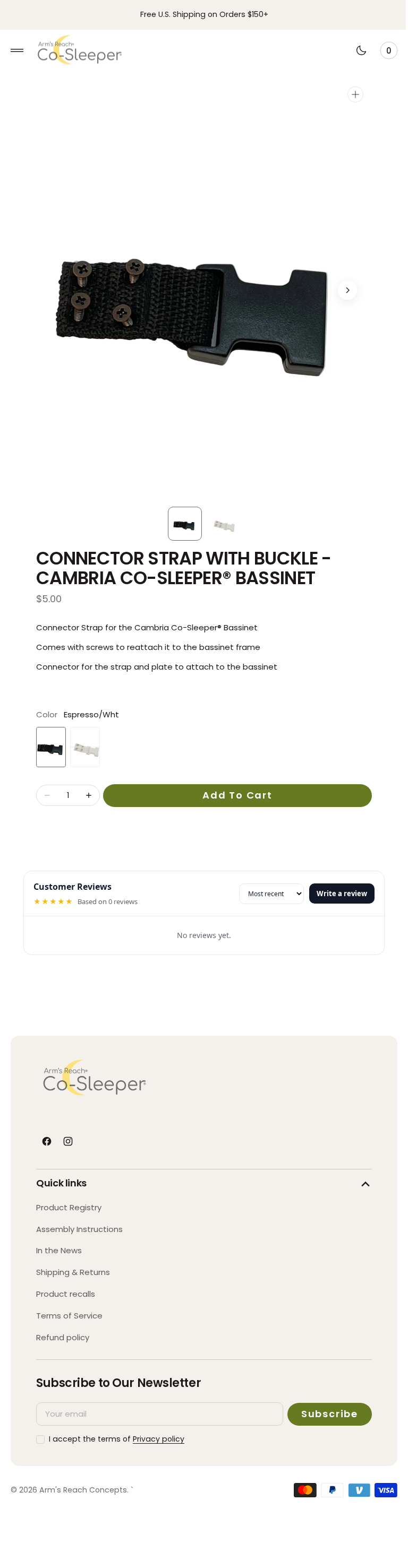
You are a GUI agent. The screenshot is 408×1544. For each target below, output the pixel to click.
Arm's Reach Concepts (83, 1490)
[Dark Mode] (353, 50)
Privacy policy (158, 1439)
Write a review (334, 893)
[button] (17, 50)
